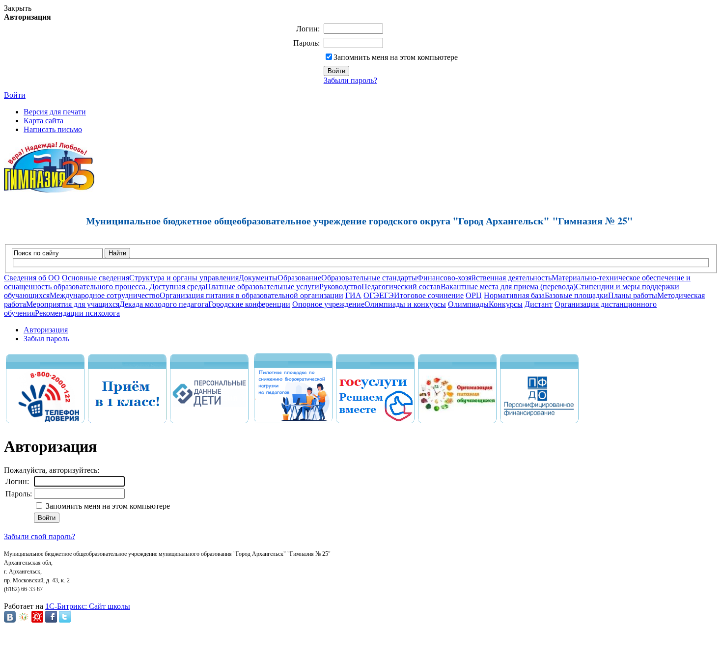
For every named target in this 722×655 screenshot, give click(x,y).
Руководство (340, 286)
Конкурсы (506, 304)
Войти (15, 95)
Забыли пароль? (350, 80)
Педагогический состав (401, 286)
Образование (299, 277)
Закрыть (17, 8)
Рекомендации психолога (77, 313)
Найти (117, 253)
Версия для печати (55, 112)
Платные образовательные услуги (262, 286)
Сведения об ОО (32, 277)
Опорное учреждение (328, 304)
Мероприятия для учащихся (72, 304)
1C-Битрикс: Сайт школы (87, 606)
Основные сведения (95, 277)
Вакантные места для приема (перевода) (508, 286)
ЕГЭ (386, 295)
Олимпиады (468, 304)
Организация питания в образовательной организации (251, 295)
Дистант (539, 304)
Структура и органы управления (184, 277)
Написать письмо (53, 129)
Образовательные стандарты (369, 277)
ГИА (353, 295)
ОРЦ (474, 295)
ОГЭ (371, 295)
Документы (258, 277)
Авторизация (46, 330)
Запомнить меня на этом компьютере (395, 57)
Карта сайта (43, 120)
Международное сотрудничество (105, 295)
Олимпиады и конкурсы (405, 304)
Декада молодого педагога (163, 304)
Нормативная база (514, 295)
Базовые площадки (576, 295)
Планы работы (632, 295)
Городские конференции (249, 304)
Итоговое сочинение (429, 295)
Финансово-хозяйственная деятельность (484, 277)
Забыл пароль (46, 338)
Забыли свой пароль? (39, 536)
